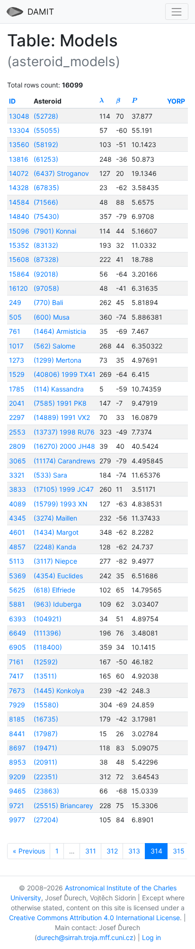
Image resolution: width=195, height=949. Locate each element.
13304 (19, 130)
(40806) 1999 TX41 (65, 374)
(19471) (45, 748)
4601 (17, 532)
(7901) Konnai (55, 231)
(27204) (46, 820)
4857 (17, 547)
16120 (18, 288)
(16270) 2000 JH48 (64, 446)
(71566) (46, 202)
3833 (17, 489)
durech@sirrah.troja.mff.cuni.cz (85, 937)
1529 (17, 374)
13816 (18, 159)
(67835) (46, 187)
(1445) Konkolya (59, 691)
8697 (17, 748)
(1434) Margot (56, 532)
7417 (16, 676)
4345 (17, 518)
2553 (17, 432)
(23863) (46, 791)
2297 (17, 417)
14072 (18, 173)
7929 (17, 705)
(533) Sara (50, 475)
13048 (19, 116)
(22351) (46, 777)
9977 (17, 820)
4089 (17, 504)
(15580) (46, 705)
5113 (16, 561)
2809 (17, 446)
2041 (17, 403)
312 (112, 851)
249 (15, 302)
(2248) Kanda (55, 547)
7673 (17, 691)
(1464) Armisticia (60, 331)
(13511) (45, 676)
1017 (16, 346)
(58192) (46, 144)
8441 (17, 734)
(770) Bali (48, 302)
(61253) (46, 159)
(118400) (48, 647)
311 (90, 851)
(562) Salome (54, 346)
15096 (19, 231)
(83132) (46, 245)
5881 (17, 604)
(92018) (46, 274)
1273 (16, 360)
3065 (17, 461)
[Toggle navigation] (176, 11)
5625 (17, 590)
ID (12, 101)
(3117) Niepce (55, 561)
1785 (17, 389)
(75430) (46, 216)
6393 (17, 619)
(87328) (46, 259)
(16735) (46, 719)
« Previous (29, 851)
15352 (19, 245)
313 (134, 851)
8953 (17, 762)
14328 (19, 187)
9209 (17, 777)
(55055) (47, 130)
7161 (16, 662)
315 (179, 851)
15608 (19, 259)
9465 (17, 791)
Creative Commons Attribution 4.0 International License (94, 918)
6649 (17, 633)
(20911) (45, 762)
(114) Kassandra (59, 389)
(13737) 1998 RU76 (64, 432)
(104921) (48, 619)
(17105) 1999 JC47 (64, 489)
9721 (16, 805)
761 (14, 331)
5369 (17, 576)
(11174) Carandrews (64, 461)
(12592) (46, 662)
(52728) (46, 116)
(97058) (46, 288)
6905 (17, 647)
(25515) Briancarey (63, 805)
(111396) (47, 633)
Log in (151, 937)
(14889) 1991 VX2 (62, 417)
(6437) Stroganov (61, 173)
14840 (19, 216)
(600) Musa (52, 317)
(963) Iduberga (57, 604)
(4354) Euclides (58, 576)
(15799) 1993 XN (61, 504)
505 (15, 317)
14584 (19, 202)
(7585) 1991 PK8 (60, 403)
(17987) (46, 734)
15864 (19, 274)
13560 (19, 144)
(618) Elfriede (54, 590)
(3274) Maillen (55, 518)
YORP (176, 101)
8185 (17, 719)
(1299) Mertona (57, 360)
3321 (17, 475)
